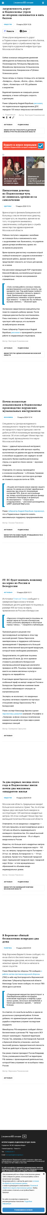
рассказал (38, 103)
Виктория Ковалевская (35, 115)
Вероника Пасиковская (18, 1071)
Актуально (8, 592)
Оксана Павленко (16, 523)
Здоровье (7, 206)
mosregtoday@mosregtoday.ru (14, 1155)
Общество (8, 24)
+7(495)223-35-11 (10, 1151)
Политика (8, 948)
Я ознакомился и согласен (23, 1210)
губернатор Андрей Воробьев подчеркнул (26, 511)
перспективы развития (12, 714)
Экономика (8, 417)
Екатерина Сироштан (17, 729)
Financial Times (20, 599)
